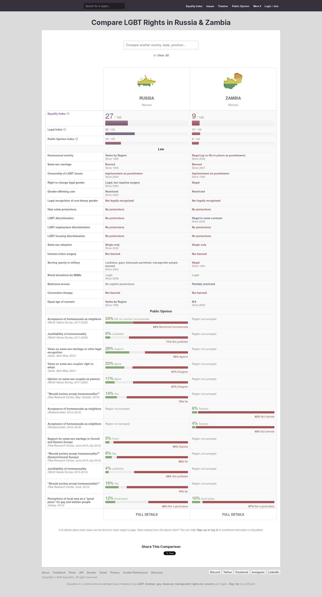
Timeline (223, 6)
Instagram (258, 572)
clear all (163, 55)
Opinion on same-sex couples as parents (74, 379)
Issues (210, 6)
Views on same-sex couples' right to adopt (71, 365)
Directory (157, 572)
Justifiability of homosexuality (67, 334)
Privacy (115, 572)
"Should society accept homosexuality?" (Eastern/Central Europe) (74, 455)
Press (72, 572)
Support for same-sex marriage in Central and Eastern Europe (74, 440)
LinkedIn (273, 572)
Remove (147, 105)
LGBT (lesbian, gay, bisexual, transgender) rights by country (175, 584)
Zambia (233, 98)
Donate (91, 572)
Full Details (147, 514)
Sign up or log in (207, 530)
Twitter (227, 572)
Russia (146, 98)
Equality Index (194, 6)
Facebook (242, 572)
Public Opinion (240, 6)
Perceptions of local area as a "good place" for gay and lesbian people (71, 500)
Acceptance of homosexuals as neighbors (74, 319)
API (81, 572)
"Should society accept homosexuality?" (74, 394)
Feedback (59, 572)
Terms (103, 572)
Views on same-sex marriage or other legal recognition (74, 350)
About (46, 572)
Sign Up (234, 584)
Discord (215, 572)
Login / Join (272, 6)
